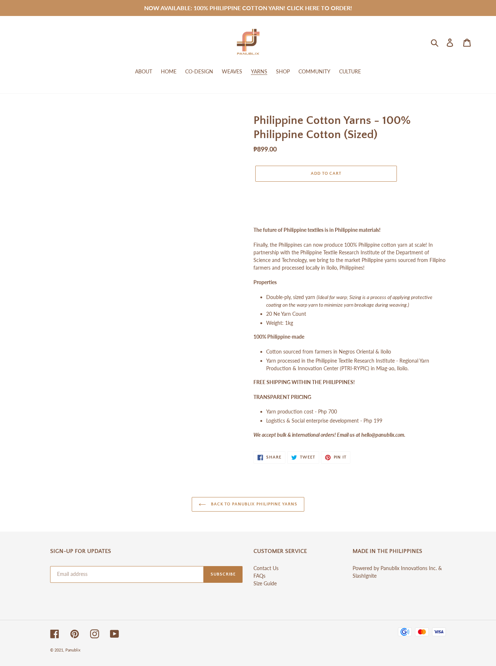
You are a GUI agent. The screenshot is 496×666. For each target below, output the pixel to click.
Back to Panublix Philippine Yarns (254, 504)
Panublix (72, 649)
